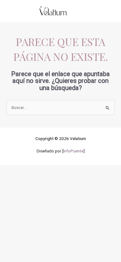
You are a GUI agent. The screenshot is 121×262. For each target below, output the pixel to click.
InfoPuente (73, 150)
